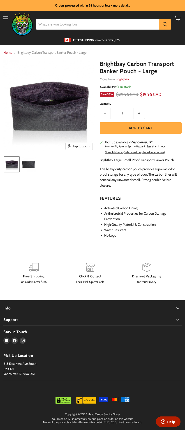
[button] (11, 164)
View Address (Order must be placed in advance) (135, 152)
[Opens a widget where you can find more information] (168, 422)
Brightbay (122, 79)
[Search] (165, 24)
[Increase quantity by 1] (139, 113)
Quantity (105, 103)
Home (7, 53)
